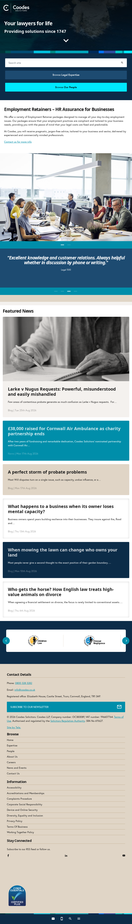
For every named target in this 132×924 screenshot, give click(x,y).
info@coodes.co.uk (24, 689)
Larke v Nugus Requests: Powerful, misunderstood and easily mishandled (62, 391)
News (11, 453)
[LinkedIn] (66, 856)
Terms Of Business (17, 826)
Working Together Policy (20, 832)
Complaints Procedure (19, 798)
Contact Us (13, 773)
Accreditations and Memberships (25, 793)
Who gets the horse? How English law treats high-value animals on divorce (61, 591)
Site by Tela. (14, 727)
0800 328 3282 (23, 683)
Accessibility (14, 787)
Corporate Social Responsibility (24, 804)
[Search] (122, 62)
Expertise (12, 745)
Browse (66, 74)
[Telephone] (61, 919)
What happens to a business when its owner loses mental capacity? (61, 508)
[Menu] (79, 919)
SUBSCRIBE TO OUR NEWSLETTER (29, 707)
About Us (12, 756)
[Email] (53, 919)
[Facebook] (8, 856)
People (10, 751)
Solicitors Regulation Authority (67, 721)
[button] (56, 291)
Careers (11, 762)
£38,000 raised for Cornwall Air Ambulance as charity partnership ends (64, 430)
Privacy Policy (14, 821)
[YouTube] (124, 856)
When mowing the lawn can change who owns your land (62, 552)
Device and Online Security (22, 809)
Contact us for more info (18, 141)
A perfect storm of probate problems (48, 472)
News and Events (16, 767)
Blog (10, 410)
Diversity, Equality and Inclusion (25, 815)
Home (10, 740)
